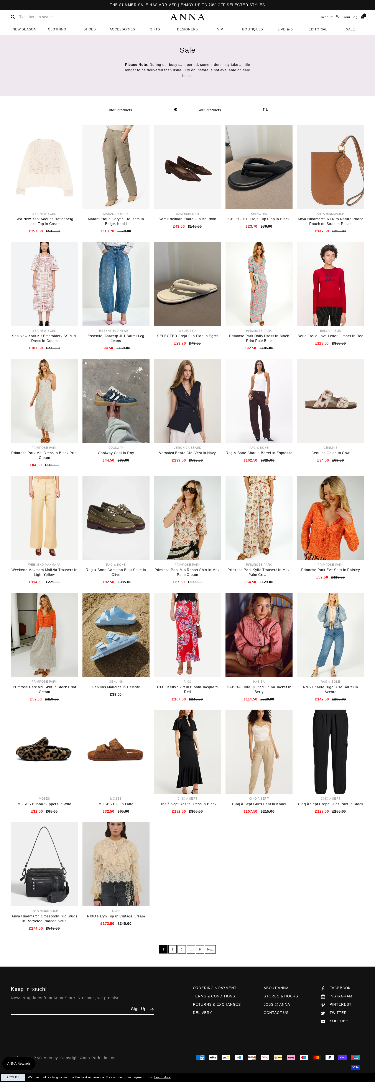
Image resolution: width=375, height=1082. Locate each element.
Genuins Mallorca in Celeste (116, 687)
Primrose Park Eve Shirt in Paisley (330, 570)
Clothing (57, 29)
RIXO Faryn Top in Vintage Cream (116, 916)
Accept (13, 1077)
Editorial (318, 29)
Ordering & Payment (215, 988)
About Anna (276, 988)
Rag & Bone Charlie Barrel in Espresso (259, 453)
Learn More (162, 1077)
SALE (350, 29)
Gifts (155, 29)
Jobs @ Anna (277, 1004)
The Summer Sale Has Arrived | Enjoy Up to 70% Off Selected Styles (187, 5)
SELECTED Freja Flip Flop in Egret (187, 336)
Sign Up (138, 1009)
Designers (187, 29)
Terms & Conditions (214, 996)
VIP (220, 29)
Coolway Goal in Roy (116, 453)
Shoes (90, 29)
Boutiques (252, 29)
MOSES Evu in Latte (116, 804)
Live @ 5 (285, 29)
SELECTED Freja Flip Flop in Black (258, 219)
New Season (24, 29)
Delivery (202, 1013)
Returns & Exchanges (217, 1004)
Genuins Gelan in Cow (330, 453)
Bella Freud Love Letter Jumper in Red (330, 336)
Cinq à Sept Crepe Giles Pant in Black (330, 804)
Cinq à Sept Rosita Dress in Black (187, 804)
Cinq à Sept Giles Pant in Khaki (259, 804)
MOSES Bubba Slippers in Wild (44, 804)
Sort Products (209, 110)
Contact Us (276, 1013)
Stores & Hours (281, 996)
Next (210, 949)
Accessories (122, 29)
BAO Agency (46, 1058)
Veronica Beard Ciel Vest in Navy (187, 453)
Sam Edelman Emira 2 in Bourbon (187, 219)
